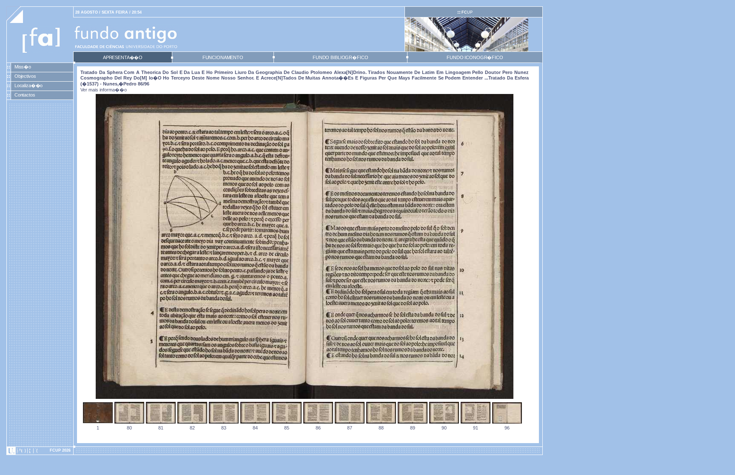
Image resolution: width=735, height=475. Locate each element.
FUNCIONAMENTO (222, 57)
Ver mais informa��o (103, 89)
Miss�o (22, 66)
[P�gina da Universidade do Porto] (40, 451)
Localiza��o (28, 85)
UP (467, 12)
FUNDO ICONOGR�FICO (475, 57)
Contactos (24, 94)
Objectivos (25, 76)
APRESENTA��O (122, 57)
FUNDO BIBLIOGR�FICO (340, 57)
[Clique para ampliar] (304, 397)
